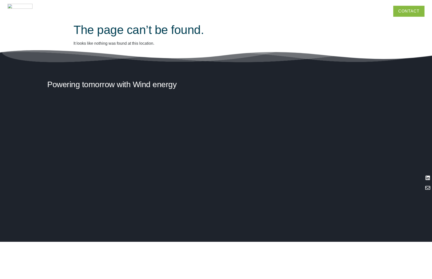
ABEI (295, 11)
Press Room (361, 11)
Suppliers (380, 11)
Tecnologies (311, 11)
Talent (343, 11)
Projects (330, 11)
